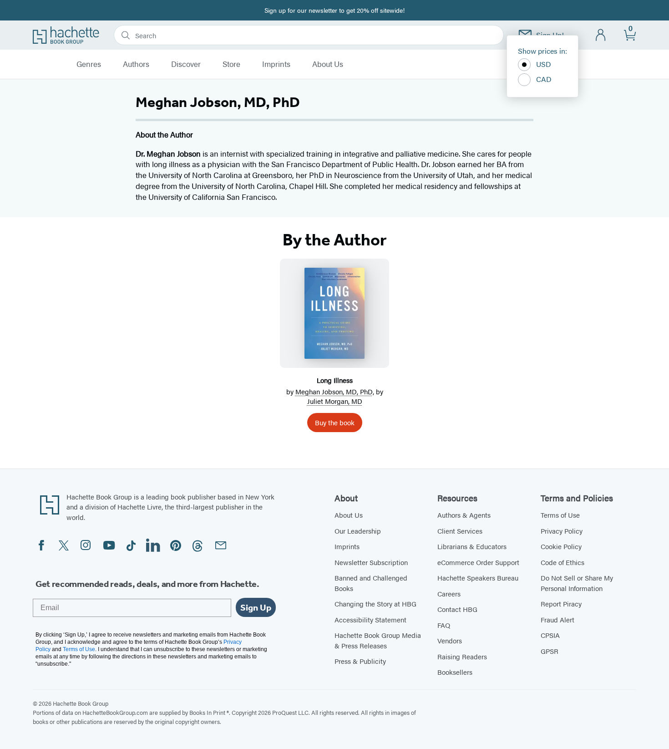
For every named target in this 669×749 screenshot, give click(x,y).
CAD (544, 79)
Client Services (459, 530)
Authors (136, 64)
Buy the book (335, 422)
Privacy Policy (562, 530)
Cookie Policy (561, 546)
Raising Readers (462, 656)
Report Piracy (561, 603)
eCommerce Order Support (478, 562)
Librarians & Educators (472, 546)
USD (543, 64)
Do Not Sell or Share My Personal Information (577, 583)
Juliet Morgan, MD (334, 401)
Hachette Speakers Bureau (477, 577)
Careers (449, 593)
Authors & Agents (464, 515)
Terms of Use (560, 515)
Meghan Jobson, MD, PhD (334, 391)
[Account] (601, 35)
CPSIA (550, 635)
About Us (327, 64)
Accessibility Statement (370, 619)
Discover (186, 64)
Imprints (276, 64)
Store (231, 64)
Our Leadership (357, 530)
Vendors (449, 640)
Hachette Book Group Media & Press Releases (377, 640)
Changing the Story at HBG (375, 603)
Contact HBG (457, 609)
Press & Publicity (360, 661)
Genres (88, 64)
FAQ (443, 625)
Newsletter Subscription (371, 562)
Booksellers (454, 672)
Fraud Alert (557, 619)
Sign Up (255, 607)
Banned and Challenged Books (370, 583)
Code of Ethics (562, 562)
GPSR (549, 651)
